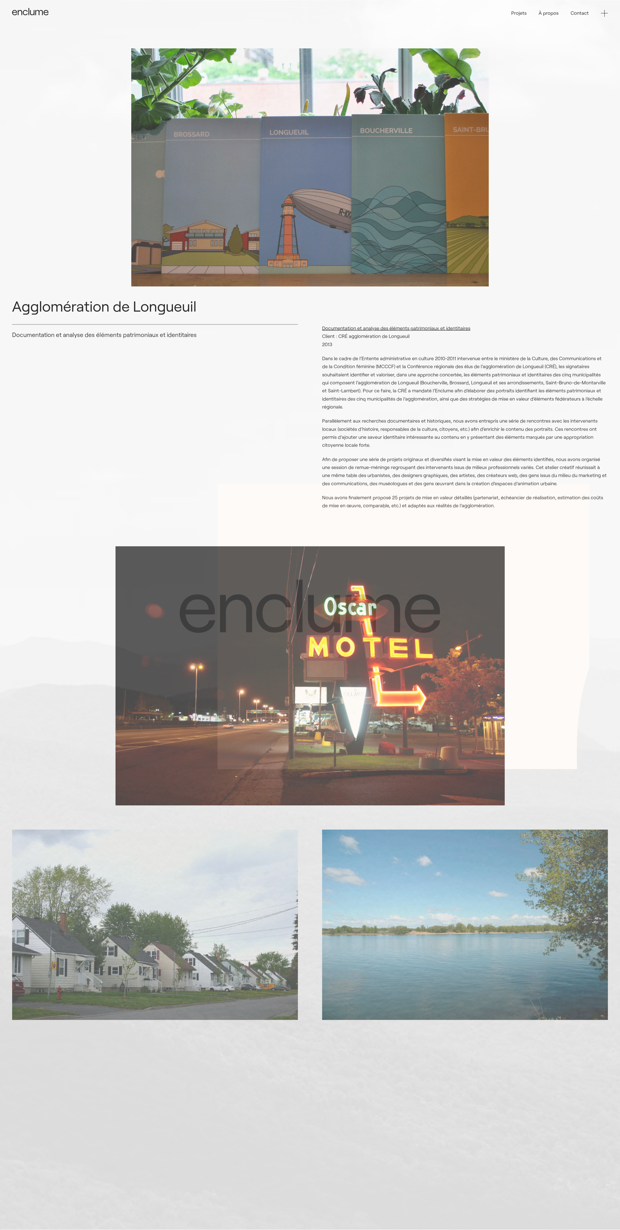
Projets (519, 13)
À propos (548, 13)
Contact (580, 13)
